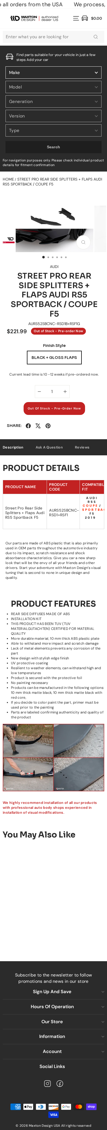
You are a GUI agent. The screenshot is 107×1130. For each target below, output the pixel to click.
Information (52, 1036)
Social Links (52, 1066)
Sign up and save (52, 992)
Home (8, 179)
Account (52, 1051)
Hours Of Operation (52, 1007)
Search (53, 147)
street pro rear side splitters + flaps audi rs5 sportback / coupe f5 (52, 182)
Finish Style (54, 345)
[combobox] (53, 37)
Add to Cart (44, 935)
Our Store (52, 1022)
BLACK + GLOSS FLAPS (54, 357)
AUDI (54, 266)
